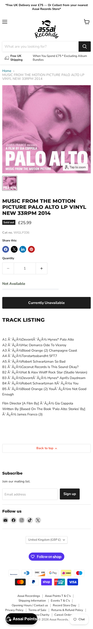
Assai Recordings (28, 596)
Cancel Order (63, 615)
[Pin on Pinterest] (31, 249)
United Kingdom (44, 540)
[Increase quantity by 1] (41, 268)
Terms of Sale (37, 610)
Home (6, 71)
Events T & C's (60, 601)
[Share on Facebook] (5, 249)
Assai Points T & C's (58, 596)
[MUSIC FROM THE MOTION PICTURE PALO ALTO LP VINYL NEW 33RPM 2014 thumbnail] (9, 183)
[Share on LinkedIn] (22, 249)
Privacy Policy (14, 610)
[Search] (85, 46)
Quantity (8, 258)
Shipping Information (32, 601)
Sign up (69, 493)
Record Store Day (64, 605)
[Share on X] (14, 249)
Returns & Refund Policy (67, 610)
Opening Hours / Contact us (30, 605)
